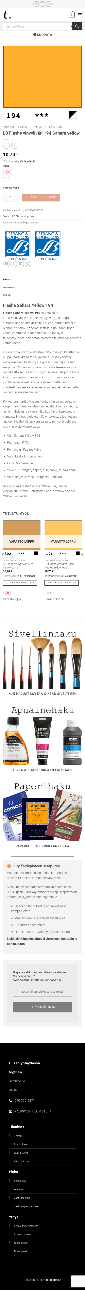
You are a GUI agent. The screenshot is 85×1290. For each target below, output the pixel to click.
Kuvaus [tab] (7, 279)
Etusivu (8, 127)
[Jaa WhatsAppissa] (6, 264)
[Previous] (3, 562)
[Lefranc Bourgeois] (48, 246)
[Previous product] (14, 146)
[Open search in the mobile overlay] (42, 26)
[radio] (9, 172)
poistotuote (32, 222)
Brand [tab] (6, 295)
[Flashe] (18, 246)
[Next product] (6, 146)
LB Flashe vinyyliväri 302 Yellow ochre (18, 565)
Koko (6, 165)
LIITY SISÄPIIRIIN (42, 1007)
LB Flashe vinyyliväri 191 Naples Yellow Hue (59, 565)
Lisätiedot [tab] (9, 287)
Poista (6, 177)
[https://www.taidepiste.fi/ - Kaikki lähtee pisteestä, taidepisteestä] (13, 14)
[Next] (81, 562)
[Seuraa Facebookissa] (36, 4)
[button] (72, 14)
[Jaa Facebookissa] (13, 264)
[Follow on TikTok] (49, 4)
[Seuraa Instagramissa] (42, 4)
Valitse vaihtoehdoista (20, 582)
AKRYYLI (23, 127)
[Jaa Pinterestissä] (28, 264)
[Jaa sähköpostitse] (21, 264)
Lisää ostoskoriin (41, 197)
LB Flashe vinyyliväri (47, 127)
